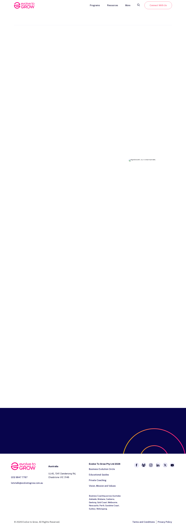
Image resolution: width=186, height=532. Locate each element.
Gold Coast (102, 502)
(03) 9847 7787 (19, 477)
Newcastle (94, 505)
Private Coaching (97, 480)
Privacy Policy (165, 522)
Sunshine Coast (112, 505)
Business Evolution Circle (102, 469)
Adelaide (93, 499)
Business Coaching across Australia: (105, 496)
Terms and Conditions (143, 522)
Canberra (110, 499)
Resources (112, 5)
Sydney (92, 509)
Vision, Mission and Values (102, 485)
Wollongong (101, 509)
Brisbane (101, 499)
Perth (101, 505)
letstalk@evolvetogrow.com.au (27, 483)
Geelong (92, 502)
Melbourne (112, 502)
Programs (95, 5)
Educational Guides (99, 474)
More (127, 5)
